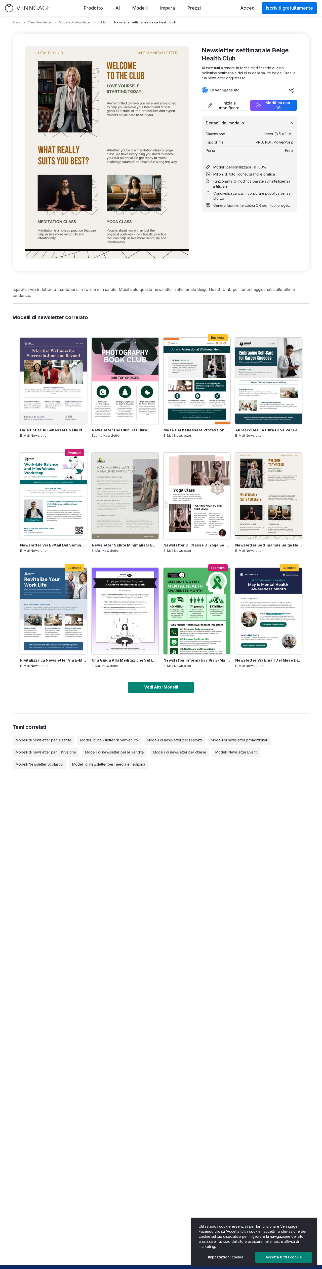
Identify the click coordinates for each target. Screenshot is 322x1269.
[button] (225, 105)
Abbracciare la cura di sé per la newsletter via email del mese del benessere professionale (268, 430)
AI (117, 8)
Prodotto (93, 8)
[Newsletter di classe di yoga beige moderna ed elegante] (197, 496)
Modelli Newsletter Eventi (236, 752)
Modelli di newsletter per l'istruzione (46, 752)
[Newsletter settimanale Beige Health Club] (268, 496)
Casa (17, 22)
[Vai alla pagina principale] (27, 8)
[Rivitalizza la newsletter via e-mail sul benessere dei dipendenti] (53, 611)
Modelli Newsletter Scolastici (39, 764)
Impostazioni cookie (226, 1257)
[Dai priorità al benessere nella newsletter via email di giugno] (53, 381)
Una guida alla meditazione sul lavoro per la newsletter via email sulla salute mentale (125, 660)
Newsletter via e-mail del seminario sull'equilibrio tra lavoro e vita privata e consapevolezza (53, 545)
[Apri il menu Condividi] (291, 90)
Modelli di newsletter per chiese (179, 752)
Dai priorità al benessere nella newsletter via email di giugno (53, 430)
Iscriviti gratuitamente (289, 8)
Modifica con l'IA (277, 105)
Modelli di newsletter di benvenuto (109, 740)
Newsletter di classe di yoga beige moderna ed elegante (197, 545)
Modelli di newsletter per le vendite (114, 752)
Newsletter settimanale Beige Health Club (268, 545)
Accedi (248, 8)
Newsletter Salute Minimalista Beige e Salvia (125, 545)
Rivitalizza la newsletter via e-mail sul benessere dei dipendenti (53, 660)
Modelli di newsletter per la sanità (43, 740)
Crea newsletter (40, 22)
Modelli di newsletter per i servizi (174, 740)
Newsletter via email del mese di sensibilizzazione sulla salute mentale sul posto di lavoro (268, 660)
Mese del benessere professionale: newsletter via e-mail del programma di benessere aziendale (197, 430)
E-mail (102, 22)
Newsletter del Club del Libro (119, 430)
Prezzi (194, 8)
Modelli (140, 8)
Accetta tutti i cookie (284, 1257)
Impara (167, 8)
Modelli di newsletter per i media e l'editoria (108, 764)
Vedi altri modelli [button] (161, 687)
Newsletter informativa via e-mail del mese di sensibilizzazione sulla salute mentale (197, 660)
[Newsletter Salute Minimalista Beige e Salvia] (125, 496)
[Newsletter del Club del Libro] (125, 381)
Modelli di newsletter (75, 22)
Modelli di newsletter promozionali (239, 740)
